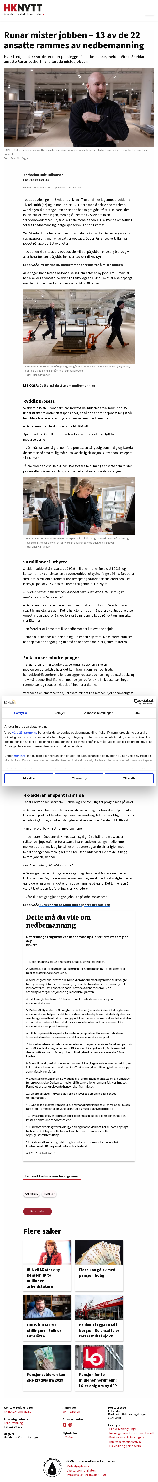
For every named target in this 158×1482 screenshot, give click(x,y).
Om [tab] (137, 712)
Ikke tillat (29, 778)
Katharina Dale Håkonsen (43, 175)
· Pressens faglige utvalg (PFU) (86, 1475)
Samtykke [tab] (21, 712)
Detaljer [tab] (59, 712)
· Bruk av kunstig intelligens (126, 1437)
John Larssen (71, 1412)
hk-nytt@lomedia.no (17, 1412)
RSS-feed (68, 1437)
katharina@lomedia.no (36, 180)
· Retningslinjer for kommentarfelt (131, 1433)
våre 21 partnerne (24, 732)
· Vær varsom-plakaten (81, 1471)
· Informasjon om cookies (124, 1442)
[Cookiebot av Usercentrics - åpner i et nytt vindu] (137, 701)
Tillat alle (129, 778)
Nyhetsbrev (25, 14)
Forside (8, 14)
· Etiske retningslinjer (122, 1429)
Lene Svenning (13, 1423)
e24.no (114, 573)
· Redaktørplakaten (78, 1466)
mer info (19, 755)
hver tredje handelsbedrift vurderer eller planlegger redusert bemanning (68, 672)
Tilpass (77, 778)
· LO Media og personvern (124, 1446)
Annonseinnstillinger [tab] (98, 712)
